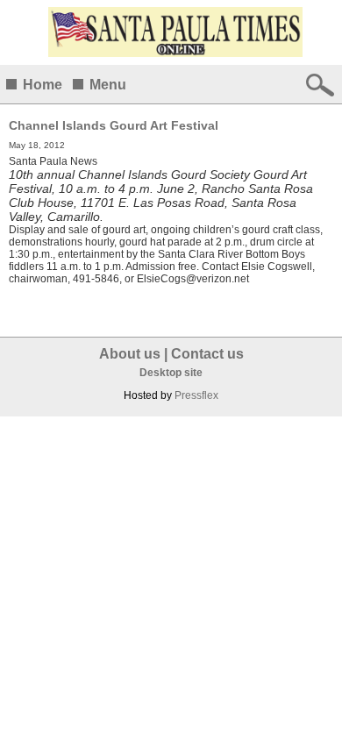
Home (42, 84)
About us (129, 353)
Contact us (207, 353)
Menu (107, 84)
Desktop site (171, 372)
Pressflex (196, 395)
